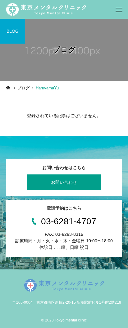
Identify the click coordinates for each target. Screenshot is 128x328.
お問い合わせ (64, 182)
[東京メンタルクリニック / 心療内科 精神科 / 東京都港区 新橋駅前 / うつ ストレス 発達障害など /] (46, 9)
